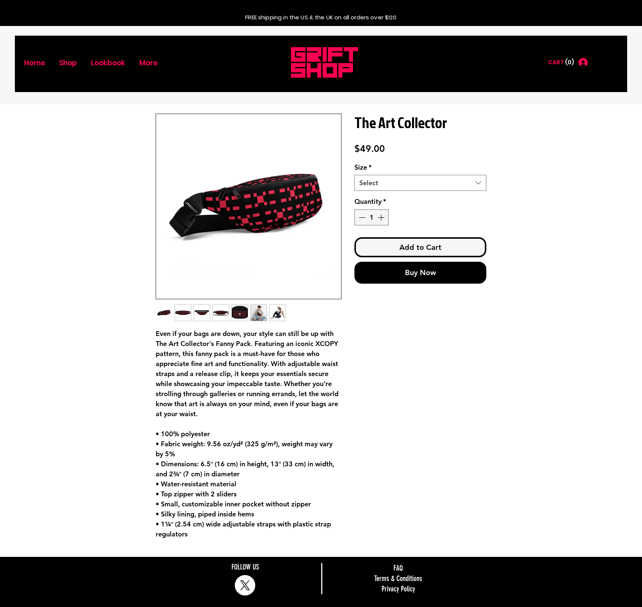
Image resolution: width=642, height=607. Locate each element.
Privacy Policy (398, 588)
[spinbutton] (371, 217)
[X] (245, 585)
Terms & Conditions (398, 578)
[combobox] (420, 183)
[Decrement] (361, 217)
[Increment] (382, 217)
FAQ (398, 568)
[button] (560, 62)
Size (363, 167)
